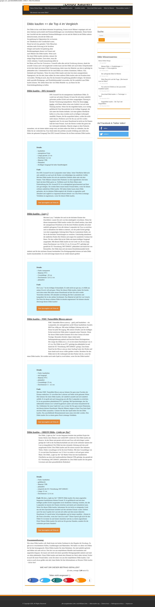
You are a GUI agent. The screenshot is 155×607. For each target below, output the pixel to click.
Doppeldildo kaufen (66, 8)
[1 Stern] (35, 570)
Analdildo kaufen (80, 8)
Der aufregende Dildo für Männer (111, 74)
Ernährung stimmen (76, 63)
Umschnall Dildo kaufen (94, 8)
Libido (29, 61)
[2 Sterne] (41, 570)
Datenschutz (105, 603)
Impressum (129, 603)
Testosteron (47, 63)
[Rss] (59, 603)
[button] (30, 580)
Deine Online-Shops (36, 8)
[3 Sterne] (48, 570)
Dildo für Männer (109, 8)
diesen (53, 334)
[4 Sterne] (56, 570)
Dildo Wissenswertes (51, 8)
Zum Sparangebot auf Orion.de (48, 202)
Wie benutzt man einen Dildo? (39, 12)
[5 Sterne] (63, 570)
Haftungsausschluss (117, 603)
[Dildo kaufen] (77, 5)
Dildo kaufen (26, 8)
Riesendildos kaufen (122, 8)
